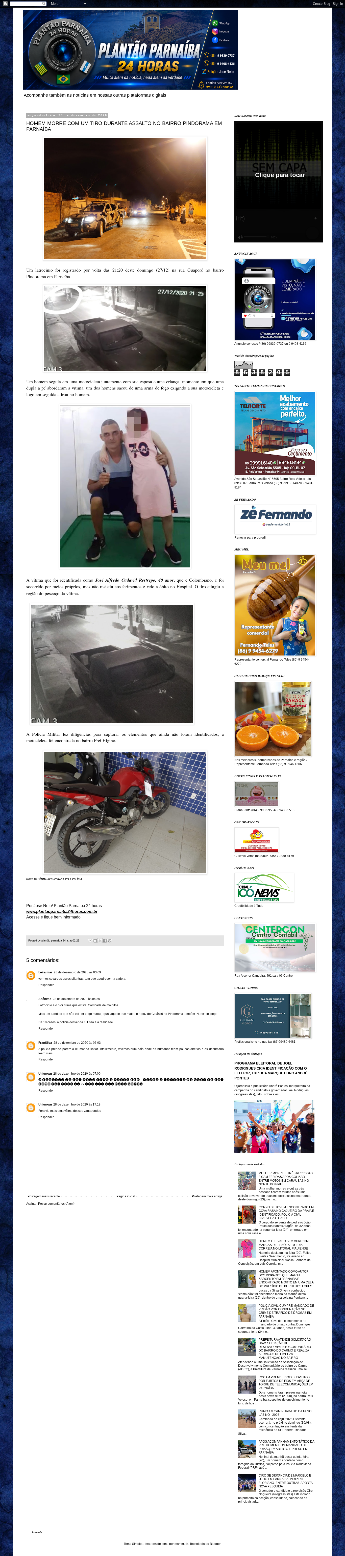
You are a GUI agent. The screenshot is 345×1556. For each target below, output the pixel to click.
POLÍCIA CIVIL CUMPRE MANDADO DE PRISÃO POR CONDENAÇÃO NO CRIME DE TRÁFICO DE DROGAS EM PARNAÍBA (286, 1311)
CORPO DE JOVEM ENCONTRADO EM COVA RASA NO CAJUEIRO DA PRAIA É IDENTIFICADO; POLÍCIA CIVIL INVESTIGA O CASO (286, 1212)
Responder (46, 985)
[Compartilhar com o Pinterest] (109, 940)
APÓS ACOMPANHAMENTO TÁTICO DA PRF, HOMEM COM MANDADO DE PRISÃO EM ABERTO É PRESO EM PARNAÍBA (286, 1447)
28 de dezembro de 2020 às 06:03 (77, 1043)
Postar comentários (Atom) (56, 1203)
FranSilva (45, 1043)
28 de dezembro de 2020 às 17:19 (77, 1104)
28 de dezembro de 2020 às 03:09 (77, 972)
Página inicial (125, 1196)
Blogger (215, 1544)
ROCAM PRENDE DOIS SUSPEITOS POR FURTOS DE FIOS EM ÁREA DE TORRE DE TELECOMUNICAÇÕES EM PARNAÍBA (286, 1383)
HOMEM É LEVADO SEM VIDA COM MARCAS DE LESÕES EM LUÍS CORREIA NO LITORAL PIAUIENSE (284, 1244)
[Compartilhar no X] (100, 940)
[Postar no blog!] (95, 940)
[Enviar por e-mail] (90, 940)
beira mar (45, 972)
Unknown (45, 1073)
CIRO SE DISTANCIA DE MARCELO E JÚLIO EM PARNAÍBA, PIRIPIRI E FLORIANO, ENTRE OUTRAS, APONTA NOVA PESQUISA (285, 1481)
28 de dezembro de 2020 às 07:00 (77, 1073)
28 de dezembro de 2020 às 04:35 (76, 999)
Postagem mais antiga (207, 1196)
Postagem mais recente (44, 1196)
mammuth (181, 1544)
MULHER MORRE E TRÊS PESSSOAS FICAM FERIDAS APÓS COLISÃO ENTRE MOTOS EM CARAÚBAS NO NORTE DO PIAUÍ (286, 1179)
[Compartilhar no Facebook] (104, 940)
